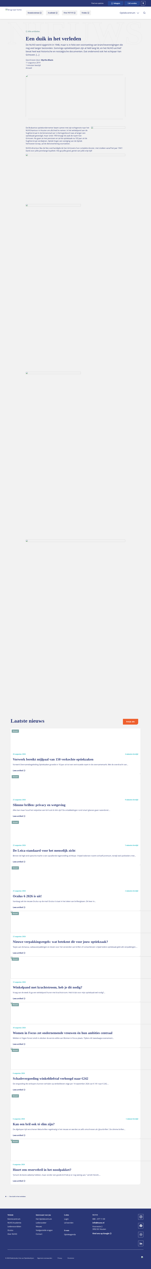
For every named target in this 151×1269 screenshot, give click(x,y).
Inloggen (117, 3)
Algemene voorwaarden (44, 1258)
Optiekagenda (70, 1234)
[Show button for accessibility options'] (143, 3)
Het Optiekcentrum (44, 1219)
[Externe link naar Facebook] (140, 1225)
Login (66, 1219)
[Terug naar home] (14, 12)
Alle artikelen (34, 31)
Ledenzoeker (41, 1223)
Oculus (10, 1230)
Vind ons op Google (100, 1233)
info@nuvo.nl (98, 1223)
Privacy (60, 1258)
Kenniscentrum (14, 1219)
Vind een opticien (97, 3)
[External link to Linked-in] (140, 1243)
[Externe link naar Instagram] (140, 1217)
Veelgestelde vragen (44, 1230)
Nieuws (39, 1226)
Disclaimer (71, 1258)
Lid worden (132, 3)
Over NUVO (12, 1234)
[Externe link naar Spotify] (140, 1234)
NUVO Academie (14, 1223)
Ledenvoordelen (14, 1226)
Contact (39, 1234)
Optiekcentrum (127, 12)
